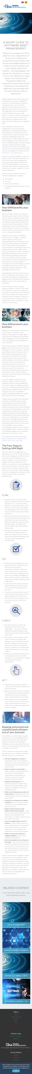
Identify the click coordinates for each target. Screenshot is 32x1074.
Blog (16, 1022)
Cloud (16, 1014)
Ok (16, 1070)
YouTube (16, 1060)
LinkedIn (16, 1057)
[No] (30, 1068)
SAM (15, 1019)
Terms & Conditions (16, 1036)
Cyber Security (16, 1017)
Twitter (16, 1055)
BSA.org (16, 1038)
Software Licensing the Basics (13, 153)
